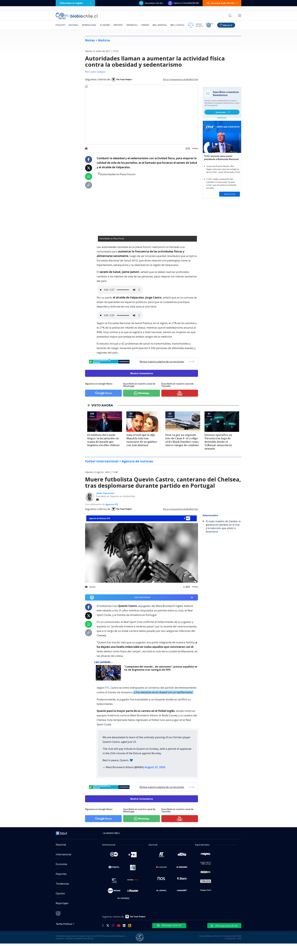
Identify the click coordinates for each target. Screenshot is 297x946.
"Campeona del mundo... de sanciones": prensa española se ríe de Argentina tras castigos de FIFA (160, 668)
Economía (105, 25)
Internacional (89, 25)
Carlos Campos (97, 72)
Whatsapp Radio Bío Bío (226, 925)
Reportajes (62, 903)
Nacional (73, 25)
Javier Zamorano (105, 493)
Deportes (118, 25)
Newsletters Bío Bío (154, 3)
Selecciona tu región (71, 3)
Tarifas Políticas (64, 923)
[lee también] (109, 673)
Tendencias (131, 25)
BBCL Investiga (160, 25)
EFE (107, 687)
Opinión (145, 25)
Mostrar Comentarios (141, 373)
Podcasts (60, 25)
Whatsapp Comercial (171, 925)
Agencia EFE (111, 504)
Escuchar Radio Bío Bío (223, 3)
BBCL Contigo (177, 25)
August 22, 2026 (154, 767)
